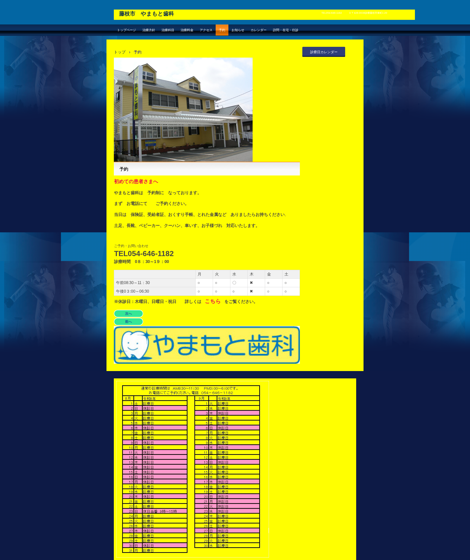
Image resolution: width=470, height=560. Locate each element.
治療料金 (187, 30)
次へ (128, 313)
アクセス (206, 30)
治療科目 (168, 30)
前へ (128, 322)
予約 (222, 30)
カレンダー (259, 30)
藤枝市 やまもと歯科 (146, 14)
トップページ (126, 30)
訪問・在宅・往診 (285, 30)
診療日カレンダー (324, 52)
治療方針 (148, 30)
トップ (120, 52)
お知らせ (238, 30)
